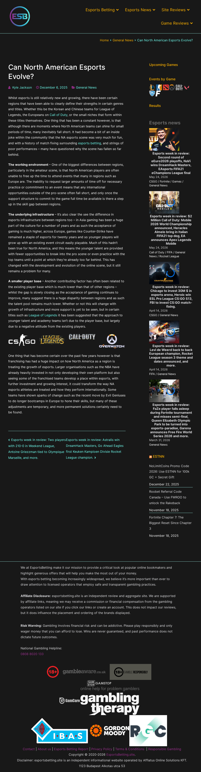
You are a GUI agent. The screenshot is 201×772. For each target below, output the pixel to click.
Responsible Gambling (164, 749)
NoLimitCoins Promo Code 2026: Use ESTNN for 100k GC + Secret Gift (169, 471)
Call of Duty (58, 115)
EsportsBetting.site (120, 754)
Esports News (138, 9)
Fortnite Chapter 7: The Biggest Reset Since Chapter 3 (170, 523)
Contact (29, 749)
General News (86, 87)
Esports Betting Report (71, 749)
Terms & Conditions (129, 749)
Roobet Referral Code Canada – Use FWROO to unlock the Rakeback (167, 497)
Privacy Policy (101, 749)
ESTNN (158, 456)
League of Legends (43, 315)
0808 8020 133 (32, 654)
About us (44, 749)
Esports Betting (100, 9)
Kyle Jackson (22, 87)
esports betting (89, 143)
